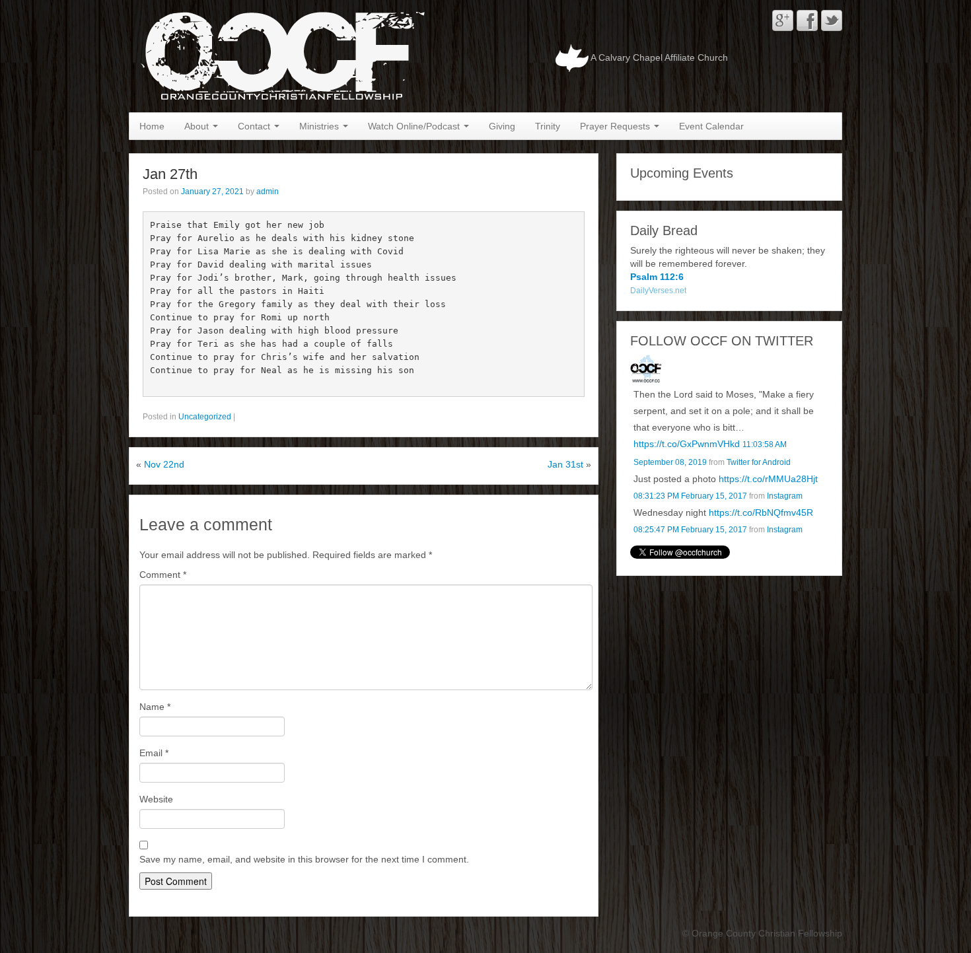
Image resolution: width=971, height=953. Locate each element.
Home (151, 126)
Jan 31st (565, 464)
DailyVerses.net (658, 290)
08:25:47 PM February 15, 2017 (690, 529)
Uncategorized (204, 416)
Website (156, 799)
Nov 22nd (164, 464)
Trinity (547, 126)
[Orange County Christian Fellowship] (280, 55)
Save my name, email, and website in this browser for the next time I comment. (304, 859)
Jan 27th (170, 174)
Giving (502, 126)
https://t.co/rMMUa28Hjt (768, 479)
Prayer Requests (616, 126)
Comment (162, 574)
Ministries (320, 126)
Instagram (785, 496)
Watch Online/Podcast (415, 126)
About (197, 126)
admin (267, 191)
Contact (255, 126)
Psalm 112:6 (657, 276)
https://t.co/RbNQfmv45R (761, 512)
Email (153, 753)
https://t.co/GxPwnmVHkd (686, 444)
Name (154, 706)
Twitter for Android (759, 462)
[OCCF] (646, 369)
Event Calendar (711, 126)
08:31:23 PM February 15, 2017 (690, 496)
